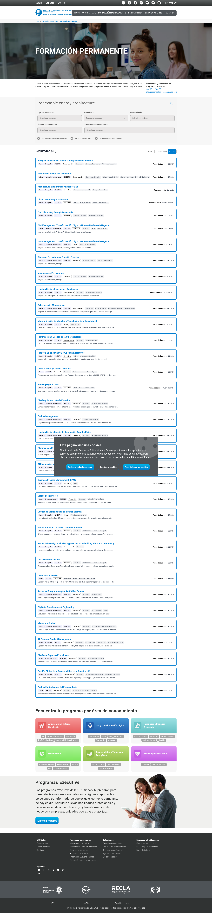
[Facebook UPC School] (129, 3)
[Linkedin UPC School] (153, 3)
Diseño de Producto (140, 736)
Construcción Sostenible (55, 736)
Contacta (40, 850)
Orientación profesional (113, 850)
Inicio (76, 13)
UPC (52, 903)
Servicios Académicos (112, 843)
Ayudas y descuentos (112, 853)
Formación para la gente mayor (83, 860)
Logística (75, 764)
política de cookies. (139, 457)
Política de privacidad (136, 908)
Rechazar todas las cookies (80, 467)
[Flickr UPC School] (159, 3)
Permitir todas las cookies (136, 467)
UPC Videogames (121, 903)
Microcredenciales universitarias (83, 847)
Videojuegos (112, 740)
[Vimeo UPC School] (141, 3)
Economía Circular (98, 764)
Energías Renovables (106, 768)
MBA (49, 768)
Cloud (104, 736)
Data (110, 736)
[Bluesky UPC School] (123, 3)
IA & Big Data (118, 736)
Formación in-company (146, 843)
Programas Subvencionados (82, 857)
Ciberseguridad (94, 736)
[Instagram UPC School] (135, 3)
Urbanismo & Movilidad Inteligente (66, 740)
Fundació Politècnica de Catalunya (83, 908)
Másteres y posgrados (79, 843)
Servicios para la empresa (147, 847)
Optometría (146, 764)
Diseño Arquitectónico (45, 740)
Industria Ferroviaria (167, 736)
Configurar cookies (108, 467)
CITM (86, 903)
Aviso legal (104, 908)
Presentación (42, 843)
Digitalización (70, 736)
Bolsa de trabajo (110, 857)
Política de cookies (118, 908)
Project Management (61, 768)
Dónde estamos (43, 847)
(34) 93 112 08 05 (153, 89)
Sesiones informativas (79, 850)
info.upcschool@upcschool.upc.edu (161, 92)
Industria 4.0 (154, 736)
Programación (100, 740)
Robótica (162, 740)
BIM (43, 736)
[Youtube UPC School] (147, 3)
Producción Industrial (149, 740)
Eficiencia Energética (113, 764)
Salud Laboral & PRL (159, 764)
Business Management (46, 764)
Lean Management (63, 764)
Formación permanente (50, 21)
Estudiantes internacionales (114, 847)
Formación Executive (79, 853)
